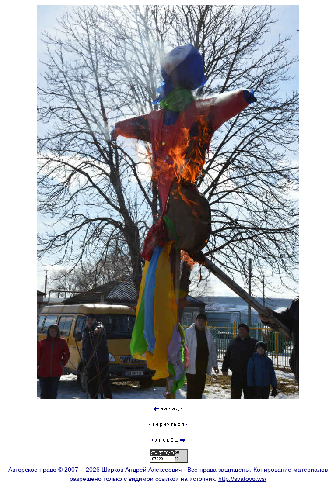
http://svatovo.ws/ (242, 478)
